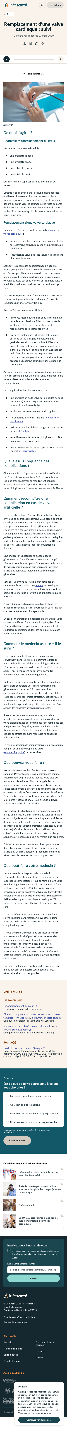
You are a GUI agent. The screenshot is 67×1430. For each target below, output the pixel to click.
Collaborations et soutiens (45, 1344)
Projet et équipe (12, 1361)
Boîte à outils (10, 1354)
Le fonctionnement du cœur (18, 1006)
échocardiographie (14, 752)
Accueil (7, 1342)
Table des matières (35, 73)
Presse (39, 1357)
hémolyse (24, 431)
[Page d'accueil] (15, 5)
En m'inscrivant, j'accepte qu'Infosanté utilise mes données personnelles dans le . (35, 1254)
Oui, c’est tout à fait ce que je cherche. (31, 1096)
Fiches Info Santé (12, 1348)
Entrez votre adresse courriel (21, 1264)
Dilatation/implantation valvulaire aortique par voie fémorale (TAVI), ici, (31, 1016)
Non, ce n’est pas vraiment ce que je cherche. (34, 1113)
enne (20, 421)
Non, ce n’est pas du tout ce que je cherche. (33, 1122)
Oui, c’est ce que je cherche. (25, 1104)
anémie (39, 585)
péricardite (28, 451)
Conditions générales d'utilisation (19, 1317)
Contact (40, 1351)
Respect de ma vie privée (15, 1322)
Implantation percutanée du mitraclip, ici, (25, 1026)
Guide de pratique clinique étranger (22, 1048)
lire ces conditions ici (41, 1412)
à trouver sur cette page (45, 1017)
